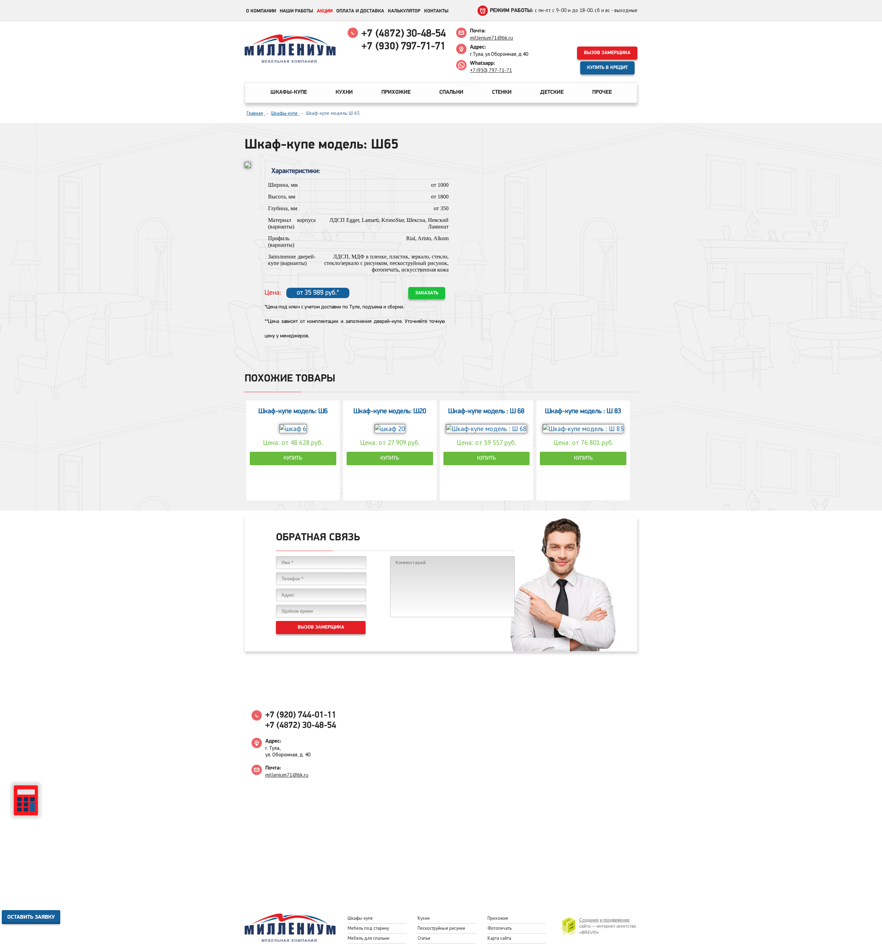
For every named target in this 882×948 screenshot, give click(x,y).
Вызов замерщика (607, 52)
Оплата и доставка (360, 11)
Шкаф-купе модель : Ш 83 (583, 411)
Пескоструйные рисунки (441, 928)
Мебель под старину (368, 928)
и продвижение (615, 920)
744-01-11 (300, 715)
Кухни (344, 92)
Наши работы (296, 11)
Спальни (451, 92)
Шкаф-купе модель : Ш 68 (486, 411)
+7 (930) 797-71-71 (491, 70)
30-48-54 (403, 34)
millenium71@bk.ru (491, 37)
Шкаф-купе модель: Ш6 (293, 411)
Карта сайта (499, 938)
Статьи (424, 938)
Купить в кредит (607, 67)
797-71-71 (403, 46)
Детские (552, 92)
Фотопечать (500, 928)
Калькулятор (404, 11)
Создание (589, 920)
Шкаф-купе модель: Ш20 (389, 411)
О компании (261, 11)
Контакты (436, 11)
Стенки (502, 92)
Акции (324, 11)
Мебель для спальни (368, 938)
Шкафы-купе (288, 92)
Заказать (426, 293)
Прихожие (396, 92)
